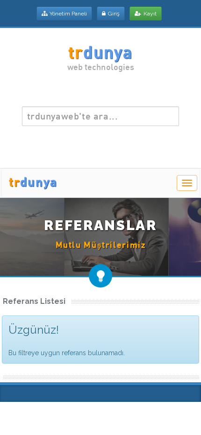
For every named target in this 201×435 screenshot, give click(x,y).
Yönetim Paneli (68, 13)
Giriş (114, 13)
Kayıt (150, 13)
